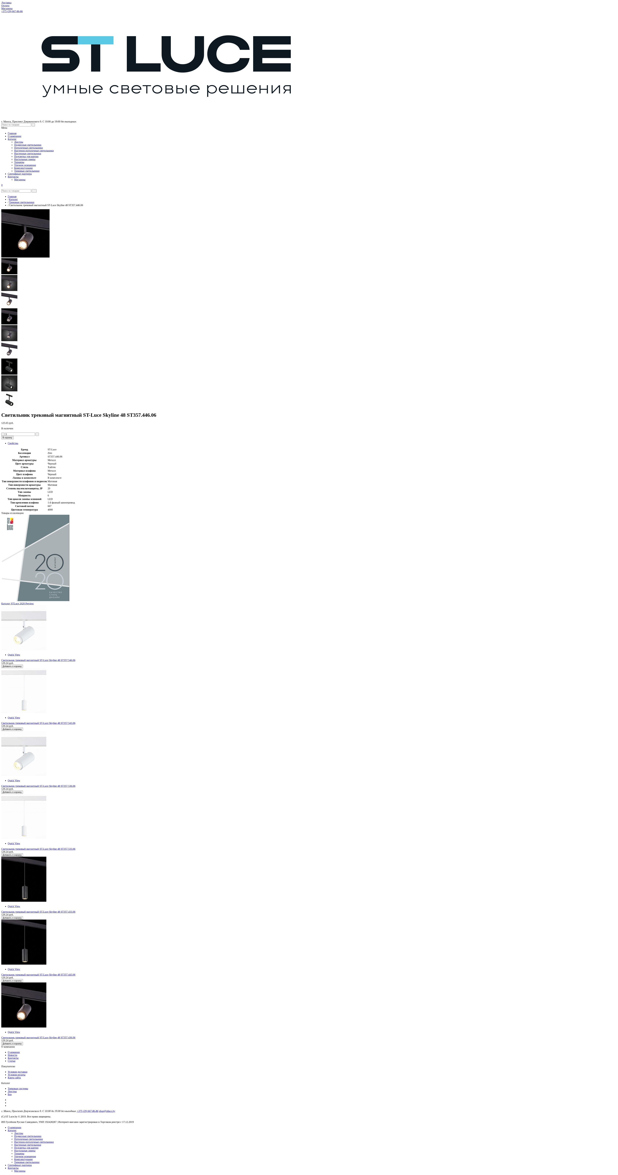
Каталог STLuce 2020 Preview (17, 603)
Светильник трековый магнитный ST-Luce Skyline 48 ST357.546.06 (38, 660)
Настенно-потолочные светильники (34, 1142)
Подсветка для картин (26, 1147)
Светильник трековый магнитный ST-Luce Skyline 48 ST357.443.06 (38, 974)
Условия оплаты (16, 1074)
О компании (14, 1127)
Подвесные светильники (27, 1136)
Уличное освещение (25, 1156)
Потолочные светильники (28, 1139)
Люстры (12, 1091)
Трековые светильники (26, 1162)
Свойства (13, 443)
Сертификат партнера (20, 1165)
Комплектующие (23, 1159)
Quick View (14, 654)
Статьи (11, 1061)
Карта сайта (14, 1077)
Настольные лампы (24, 1150)
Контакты (13, 1058)
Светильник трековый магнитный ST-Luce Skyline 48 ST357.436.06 (38, 1037)
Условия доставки (17, 1071)
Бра (10, 1094)
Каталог (12, 1130)
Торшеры (19, 1153)
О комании (14, 1052)
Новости (12, 1055)
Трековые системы (18, 1088)
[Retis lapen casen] (23, 649)
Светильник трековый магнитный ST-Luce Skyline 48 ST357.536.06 (38, 786)
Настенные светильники (27, 1144)
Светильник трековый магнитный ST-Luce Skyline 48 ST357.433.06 (38, 911)
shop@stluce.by (107, 1111)
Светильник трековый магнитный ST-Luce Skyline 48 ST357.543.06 (38, 723)
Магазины (19, 1171)
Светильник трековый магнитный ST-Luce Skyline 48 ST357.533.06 (38, 849)
